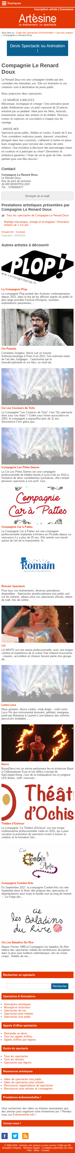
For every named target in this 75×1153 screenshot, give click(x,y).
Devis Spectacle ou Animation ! (37, 48)
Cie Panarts (8, 348)
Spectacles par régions (18, 1062)
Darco (5, 764)
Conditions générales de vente (57, 1148)
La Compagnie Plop (14, 289)
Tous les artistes (14, 1059)
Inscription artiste (45, 9)
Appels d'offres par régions (20, 1039)
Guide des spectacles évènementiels (34, 32)
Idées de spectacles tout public (23, 1079)
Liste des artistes (64, 32)
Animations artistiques (17, 1004)
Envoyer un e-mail (37, 196)
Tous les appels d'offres (18, 1036)
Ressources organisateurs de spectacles (28, 1085)
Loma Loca (8, 704)
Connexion (67, 9)
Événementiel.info (23, 1114)
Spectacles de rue (15, 1010)
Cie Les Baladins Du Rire (17, 942)
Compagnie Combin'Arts (17, 883)
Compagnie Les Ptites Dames (20, 467)
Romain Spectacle (13, 586)
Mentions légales (31, 1148)
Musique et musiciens (17, 1007)
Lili (3, 645)
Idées (36, 1150)
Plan (29, 1150)
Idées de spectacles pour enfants (24, 1082)
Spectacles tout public (17, 1016)
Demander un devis (15, 1033)
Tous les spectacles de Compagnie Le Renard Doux (37, 215)
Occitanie (20, 232)
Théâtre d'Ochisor (12, 823)
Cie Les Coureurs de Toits (18, 408)
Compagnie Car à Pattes (16, 526)
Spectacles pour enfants (18, 1013)
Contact (45, 1150)
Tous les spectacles (16, 1056)
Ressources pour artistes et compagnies (28, 1088)
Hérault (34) (7, 232)
